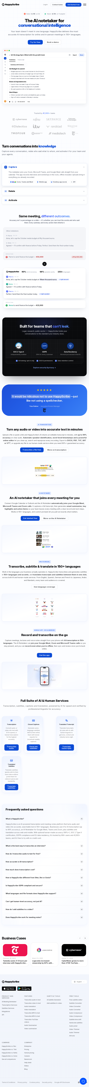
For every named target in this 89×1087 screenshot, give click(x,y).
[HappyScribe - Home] (10, 4)
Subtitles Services (8, 1008)
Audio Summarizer (30, 1025)
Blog (25, 1069)
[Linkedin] (79, 1082)
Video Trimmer (74, 1029)
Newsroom (28, 1059)
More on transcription (56, 450)
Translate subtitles (11, 787)
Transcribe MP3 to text (32, 1013)
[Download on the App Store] (9, 989)
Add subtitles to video (54, 1003)
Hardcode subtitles (75, 1023)
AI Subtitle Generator (54, 1000)
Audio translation (30, 1006)
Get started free (30, 518)
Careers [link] (27, 1056)
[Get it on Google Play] (24, 989)
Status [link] (26, 1066)
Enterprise (27, 1046)
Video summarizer (30, 1028)
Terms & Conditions (8, 1082)
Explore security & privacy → (44, 368)
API (3, 1015)
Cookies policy (34, 1082)
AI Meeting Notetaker (9, 1002)
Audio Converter (74, 1009)
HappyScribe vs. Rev (9, 1046)
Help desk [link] (27, 1062)
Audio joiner (73, 1026)
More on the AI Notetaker (54, 518)
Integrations (6, 1011)
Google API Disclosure (62, 1082)
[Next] (85, 938)
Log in (45, 4)
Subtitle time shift (75, 1019)
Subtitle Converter (75, 1003)
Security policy (47, 1082)
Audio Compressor (75, 1013)
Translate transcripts (66, 747)
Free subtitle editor (75, 1000)
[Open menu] (84, 4)
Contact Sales (57, 5)
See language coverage (44, 587)
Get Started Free (73, 5)
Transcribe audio (11, 747)
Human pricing (29, 1053)
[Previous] (80, 938)
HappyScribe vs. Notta (9, 1053)
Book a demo (53, 42)
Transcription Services (9, 1005)
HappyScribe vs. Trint (9, 1049)
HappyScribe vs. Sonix (9, 1056)
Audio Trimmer (74, 1032)
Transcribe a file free (31, 450)
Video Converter (75, 1006)
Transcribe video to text (32, 1003)
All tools (72, 1036)
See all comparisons (9, 1059)
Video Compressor (75, 1016)
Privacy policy (22, 1082)
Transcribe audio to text (32, 1000)
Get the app (44, 655)
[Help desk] (83, 1081)
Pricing (26, 1049)
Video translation (30, 1009)
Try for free (35, 42)
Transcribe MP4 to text (32, 1016)
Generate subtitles (33, 747)
